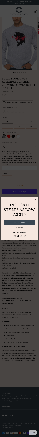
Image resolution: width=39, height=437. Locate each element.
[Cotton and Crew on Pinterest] (18, 236)
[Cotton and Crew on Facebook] (14, 236)
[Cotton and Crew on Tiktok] (24, 236)
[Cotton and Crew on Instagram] (21, 236)
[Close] (35, 199)
